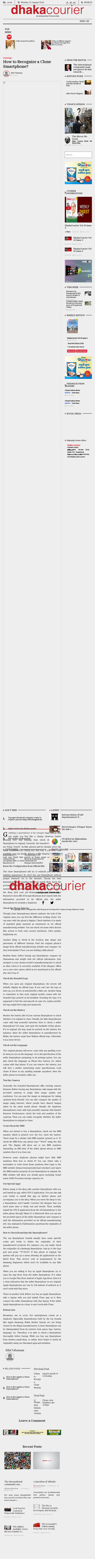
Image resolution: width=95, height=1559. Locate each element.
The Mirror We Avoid (79, 137)
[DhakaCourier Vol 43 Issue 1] (70, 870)
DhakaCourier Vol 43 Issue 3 (82, 238)
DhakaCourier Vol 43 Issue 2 (82, 250)
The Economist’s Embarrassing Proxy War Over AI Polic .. (45, 1526)
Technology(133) (32, 855)
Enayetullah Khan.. (12, 1488)
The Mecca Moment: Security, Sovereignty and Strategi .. (45, 1508)
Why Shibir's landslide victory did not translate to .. (16, 1529)
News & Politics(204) (34, 859)
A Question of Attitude (44, 1481)
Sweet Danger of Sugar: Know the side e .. (77, 828)
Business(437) (9, 855)
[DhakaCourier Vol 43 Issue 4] (70, 860)
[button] (84, 21)
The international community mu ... (13, 1483)
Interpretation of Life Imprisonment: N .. (72, 816)
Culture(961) (9, 859)
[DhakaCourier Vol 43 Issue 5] (56, 860)
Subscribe (71, 351)
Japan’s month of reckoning (50, 1374)
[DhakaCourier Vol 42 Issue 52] (85, 870)
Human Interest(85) (33, 863)
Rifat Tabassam (16, 73)
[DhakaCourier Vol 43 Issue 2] (56, 870)
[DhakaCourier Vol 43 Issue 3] (85, 860)
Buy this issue (81, 351)
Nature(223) (8, 863)
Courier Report (40, 1486)
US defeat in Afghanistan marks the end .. (74, 840)
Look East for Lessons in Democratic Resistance (14, 1510)
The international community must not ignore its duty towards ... (82, 68)
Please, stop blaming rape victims (49, 1402)
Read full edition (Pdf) (76, 343)
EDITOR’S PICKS (75, 76)
